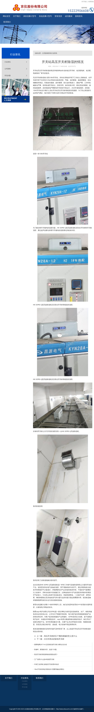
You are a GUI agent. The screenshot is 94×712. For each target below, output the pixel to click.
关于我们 (84, 2)
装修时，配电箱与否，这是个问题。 (46, 649)
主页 (43, 53)
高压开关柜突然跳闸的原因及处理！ (46, 654)
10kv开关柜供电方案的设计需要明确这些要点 (49, 669)
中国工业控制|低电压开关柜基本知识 (46, 664)
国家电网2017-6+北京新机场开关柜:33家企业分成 (50, 644)
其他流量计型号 (45, 16)
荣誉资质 (58, 16)
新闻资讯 (78, 16)
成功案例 (68, 16)
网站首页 (6, 16)
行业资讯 (8, 62)
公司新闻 (8, 69)
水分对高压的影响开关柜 (54, 639)
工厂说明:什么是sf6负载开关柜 (44, 659)
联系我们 (91, 2)
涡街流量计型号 (29, 16)
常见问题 (8, 75)
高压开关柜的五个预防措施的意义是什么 (60, 636)
